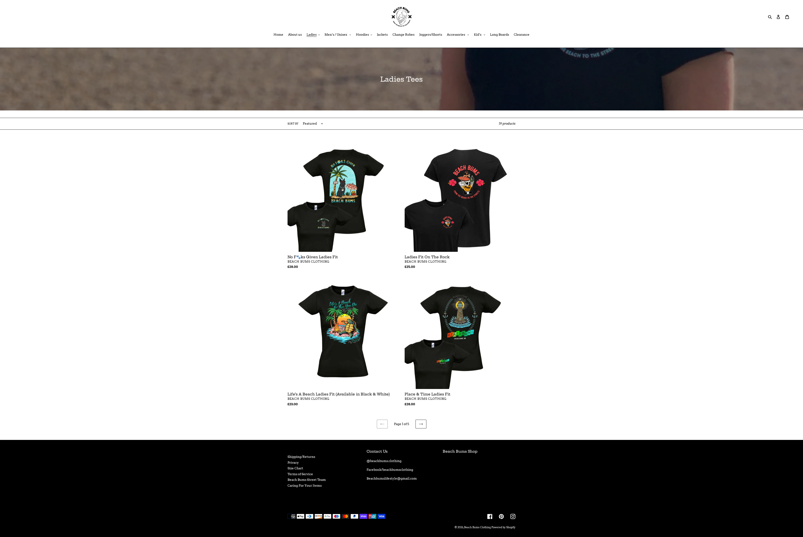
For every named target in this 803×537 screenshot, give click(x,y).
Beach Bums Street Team (307, 480)
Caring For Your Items (305, 486)
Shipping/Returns (301, 457)
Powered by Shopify (503, 527)
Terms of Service (300, 474)
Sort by (293, 123)
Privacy (293, 463)
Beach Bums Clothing (477, 527)
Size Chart (295, 468)
